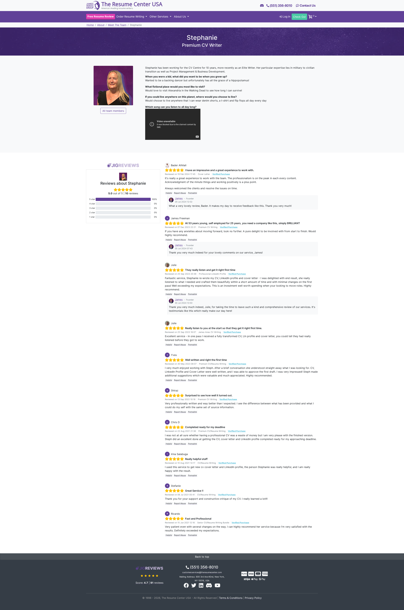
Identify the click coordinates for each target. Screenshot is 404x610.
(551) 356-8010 (203, 567)
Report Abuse (180, 193)
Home (90, 25)
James (179, 198)
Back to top (202, 556)
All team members (113, 110)
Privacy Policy (253, 597)
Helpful (169, 193)
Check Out (299, 16)
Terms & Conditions (230, 597)
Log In (286, 16)
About (100, 25)
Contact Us (307, 5)
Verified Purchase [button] (221, 174)
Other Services (159, 16)
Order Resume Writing (130, 16)
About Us (180, 16)
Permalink (192, 193)
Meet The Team (117, 25)
